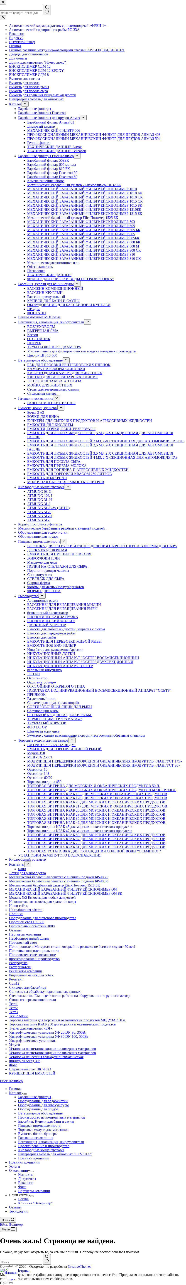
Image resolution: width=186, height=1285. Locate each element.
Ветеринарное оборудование (40, 1113)
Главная (15, 1089)
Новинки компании (33, 1158)
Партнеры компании (34, 1191)
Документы (27, 1179)
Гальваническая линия (35, 1138)
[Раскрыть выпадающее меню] (25, 1094)
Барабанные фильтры (34, 1097)
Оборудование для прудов (38, 1109)
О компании (18, 1170)
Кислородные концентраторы (41, 1150)
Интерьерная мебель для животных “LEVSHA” (55, 1154)
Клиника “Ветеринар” (35, 1203)
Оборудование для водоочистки (43, 1101)
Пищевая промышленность (39, 1125)
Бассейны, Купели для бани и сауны (46, 1121)
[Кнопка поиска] (47, 1259)
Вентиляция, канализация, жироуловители (51, 1142)
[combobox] (21, 1262)
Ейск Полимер (11, 1081)
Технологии (18, 1211)
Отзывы (15, 1207)
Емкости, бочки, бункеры (37, 1134)
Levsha (23, 1199)
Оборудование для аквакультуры (43, 1105)
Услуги (14, 1166)
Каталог (15, 1093)
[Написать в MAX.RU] (11, 1273)
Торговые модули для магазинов (43, 1129)
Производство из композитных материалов (51, 1117)
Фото (22, 1187)
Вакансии (25, 1183)
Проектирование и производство (43, 1146)
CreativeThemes (79, 1266)
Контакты (25, 1174)
